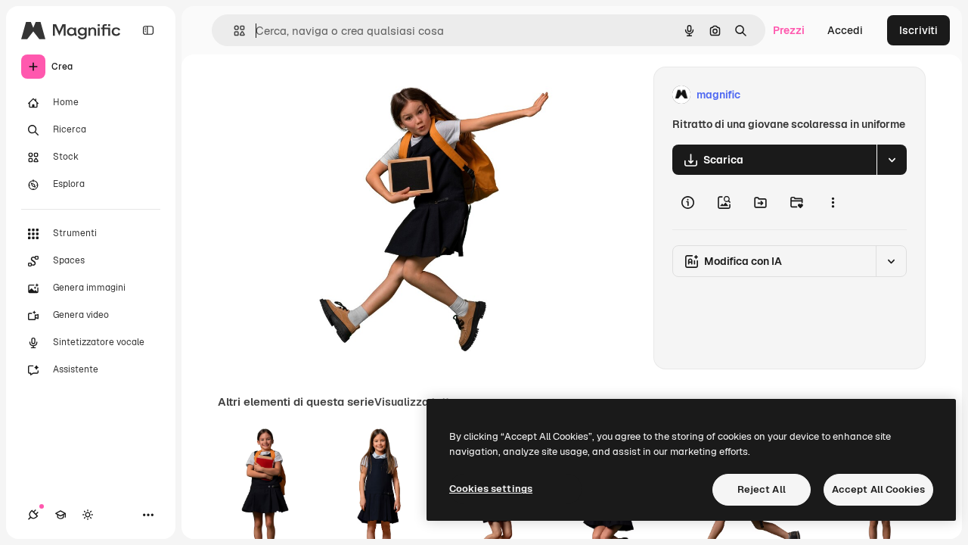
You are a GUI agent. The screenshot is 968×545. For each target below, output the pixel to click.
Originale (404, 95)
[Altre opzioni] (833, 202)
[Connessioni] (33, 515)
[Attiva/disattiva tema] (88, 515)
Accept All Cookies (878, 489)
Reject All (761, 489)
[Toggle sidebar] (148, 30)
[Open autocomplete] (233, 30)
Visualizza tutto (415, 402)
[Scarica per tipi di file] (891, 160)
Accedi (845, 30)
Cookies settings (490, 488)
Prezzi (789, 30)
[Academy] (60, 515)
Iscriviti (918, 30)
